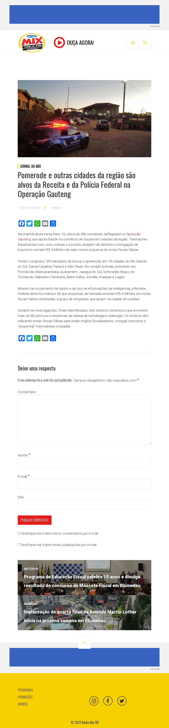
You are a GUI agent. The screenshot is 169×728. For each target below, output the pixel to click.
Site (21, 497)
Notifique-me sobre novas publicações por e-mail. (59, 545)
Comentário (27, 392)
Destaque (56, 207)
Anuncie (23, 704)
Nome (24, 455)
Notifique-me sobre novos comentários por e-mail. (60, 533)
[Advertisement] (85, 14)
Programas (25, 690)
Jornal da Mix (30, 166)
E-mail (23, 476)
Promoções (25, 697)
